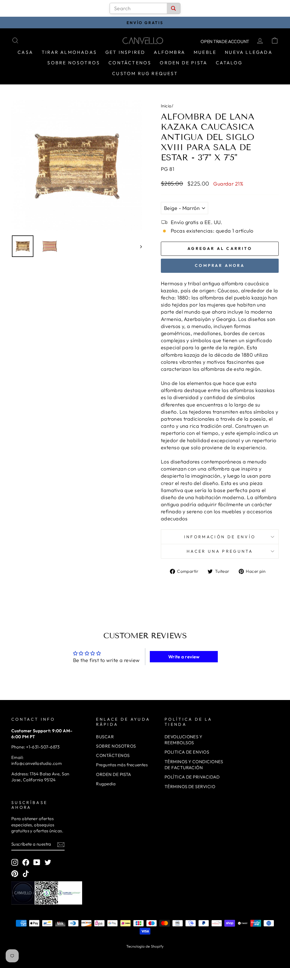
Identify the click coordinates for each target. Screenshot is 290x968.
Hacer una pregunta (220, 551)
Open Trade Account (225, 41)
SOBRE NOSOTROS (116, 746)
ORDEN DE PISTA (113, 774)
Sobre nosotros (73, 62)
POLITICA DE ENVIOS (187, 752)
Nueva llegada (248, 52)
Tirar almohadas (69, 52)
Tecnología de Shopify (144, 946)
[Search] (173, 8)
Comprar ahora (220, 265)
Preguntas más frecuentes (122, 764)
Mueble (205, 52)
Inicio (166, 105)
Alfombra (169, 52)
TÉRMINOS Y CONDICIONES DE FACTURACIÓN (194, 764)
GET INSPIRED (125, 52)
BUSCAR (105, 736)
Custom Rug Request (145, 73)
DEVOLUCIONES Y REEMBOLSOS (183, 739)
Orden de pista (183, 62)
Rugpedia (106, 783)
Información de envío (219, 536)
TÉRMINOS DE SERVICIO (190, 786)
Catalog (229, 62)
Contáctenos (129, 62)
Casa (25, 52)
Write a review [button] (184, 656)
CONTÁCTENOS (112, 755)
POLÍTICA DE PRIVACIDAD (192, 777)
